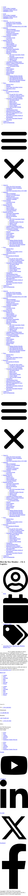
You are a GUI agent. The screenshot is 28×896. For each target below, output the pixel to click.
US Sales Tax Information (15, 97)
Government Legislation (12, 64)
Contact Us (6, 121)
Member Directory (7, 40)
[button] (14, 154)
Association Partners (11, 46)
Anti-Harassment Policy (12, 110)
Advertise (5, 678)
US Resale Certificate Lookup (16, 95)
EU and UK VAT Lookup (15, 94)
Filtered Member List (11, 44)
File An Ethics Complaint (9, 8)
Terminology (9, 108)
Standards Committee (11, 35)
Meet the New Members (19, 646)
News (4, 83)
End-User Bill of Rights (15, 107)
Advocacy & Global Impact (13, 30)
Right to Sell (12, 101)
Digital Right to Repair (15, 104)
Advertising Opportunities (12, 49)
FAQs (4, 732)
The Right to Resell (14, 100)
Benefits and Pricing (8, 47)
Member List (9, 42)
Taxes (7, 93)
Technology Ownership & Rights (14, 98)
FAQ (4, 681)
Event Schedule (7, 36)
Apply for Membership (8, 122)
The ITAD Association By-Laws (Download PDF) (14, 113)
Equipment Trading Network (10, 9)
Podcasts (8, 85)
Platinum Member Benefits (15, 76)
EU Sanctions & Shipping (12, 91)
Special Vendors (10, 43)
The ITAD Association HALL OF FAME (16, 26)
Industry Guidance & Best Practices (15, 63)
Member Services (10, 32)
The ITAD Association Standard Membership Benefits (17, 80)
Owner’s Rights (13, 105)
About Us (5, 20)
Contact (5, 675)
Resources (5, 90)
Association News (7, 646)
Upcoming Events (10, 37)
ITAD (4, 7)
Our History (9, 25)
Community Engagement (12, 33)
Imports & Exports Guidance (13, 111)
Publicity (8, 67)
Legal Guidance (10, 69)
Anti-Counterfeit (10, 71)
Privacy (5, 683)
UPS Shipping (12, 60)
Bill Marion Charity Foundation (14, 23)
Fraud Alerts (9, 70)
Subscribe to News (10, 88)
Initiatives (5, 28)
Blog (4, 679)
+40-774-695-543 (4, 718)
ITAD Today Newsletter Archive (14, 87)
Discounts (8, 53)
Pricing (8, 74)
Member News (10, 84)
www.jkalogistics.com (5, 670)
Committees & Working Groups (14, 61)
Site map (5, 682)
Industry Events (13, 59)
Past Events (9, 39)
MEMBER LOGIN (8, 11)
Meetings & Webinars (11, 52)
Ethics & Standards (11, 29)
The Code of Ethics (11, 50)
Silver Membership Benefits (16, 78)
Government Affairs (14, 66)
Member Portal (10, 73)
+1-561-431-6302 (6, 720)
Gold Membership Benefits (16, 77)
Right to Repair (13, 102)
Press (4, 676)
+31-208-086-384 (4, 712)
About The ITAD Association (13, 22)
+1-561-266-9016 (6, 707)
